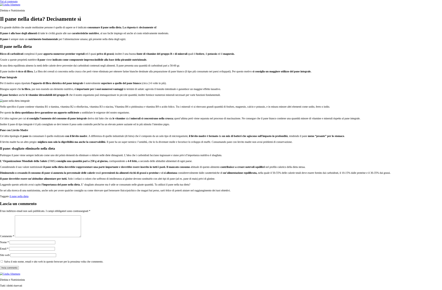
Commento (7, 236)
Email (4, 248)
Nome (4, 242)
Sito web (5, 255)
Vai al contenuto (9, 1)
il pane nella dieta (18, 196)
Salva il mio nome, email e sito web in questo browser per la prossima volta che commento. (53, 261)
